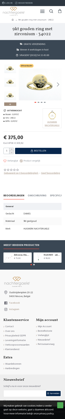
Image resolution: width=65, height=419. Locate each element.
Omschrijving (37, 195)
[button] (22, 84)
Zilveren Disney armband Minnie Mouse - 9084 (22, 255)
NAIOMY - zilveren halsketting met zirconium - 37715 (52, 255)
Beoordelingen (13, 195)
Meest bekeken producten (21, 245)
